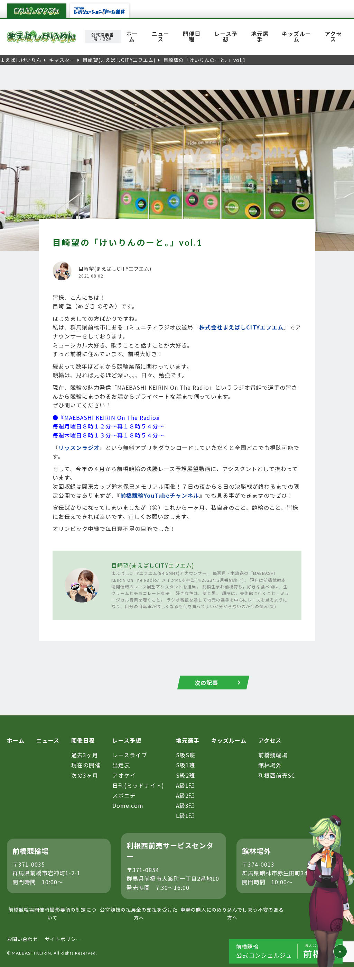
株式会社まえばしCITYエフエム (241, 327)
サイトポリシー (63, 939)
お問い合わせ (22, 939)
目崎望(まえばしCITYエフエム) (152, 565)
